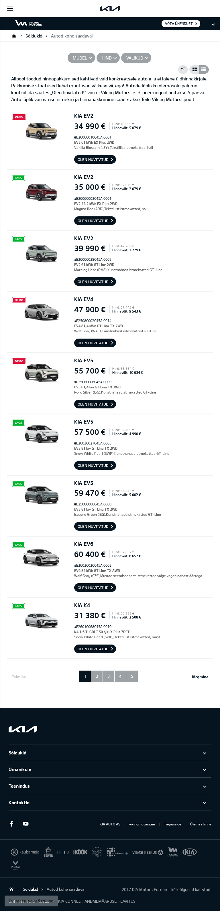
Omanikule (20, 769)
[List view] (204, 69)
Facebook (11, 824)
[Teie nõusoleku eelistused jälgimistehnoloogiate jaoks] (31, 901)
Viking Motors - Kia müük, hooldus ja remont (14, 35)
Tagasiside (172, 824)
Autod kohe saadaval (72, 35)
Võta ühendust (179, 23)
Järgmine (200, 676)
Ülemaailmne (200, 824)
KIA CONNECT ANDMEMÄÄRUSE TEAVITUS (96, 901)
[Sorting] (183, 69)
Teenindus (19, 786)
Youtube (26, 824)
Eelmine (18, 676)
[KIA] (110, 8)
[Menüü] (10, 8)
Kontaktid (19, 802)
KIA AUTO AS (110, 824)
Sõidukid (33, 35)
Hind (107, 57)
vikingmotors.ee (142, 824)
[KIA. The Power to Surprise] (23, 729)
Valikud (134, 57)
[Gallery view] (194, 69)
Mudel (80, 57)
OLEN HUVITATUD (93, 159)
